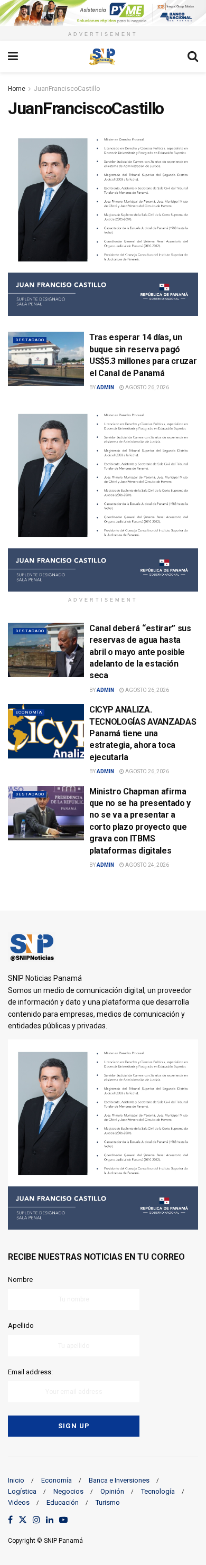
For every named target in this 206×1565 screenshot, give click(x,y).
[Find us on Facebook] (10, 1520)
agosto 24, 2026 (146, 865)
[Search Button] (193, 56)
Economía (28, 712)
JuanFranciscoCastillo (67, 88)
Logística (22, 1491)
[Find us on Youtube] (63, 1520)
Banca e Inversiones (119, 1480)
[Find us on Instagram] (36, 1520)
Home (16, 88)
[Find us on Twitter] (22, 1520)
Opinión (112, 1491)
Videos (19, 1502)
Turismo (108, 1502)
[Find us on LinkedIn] (49, 1520)
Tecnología (158, 1491)
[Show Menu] (13, 56)
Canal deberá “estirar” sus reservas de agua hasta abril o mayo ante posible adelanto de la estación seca (140, 652)
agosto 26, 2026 (146, 387)
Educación (62, 1502)
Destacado (29, 340)
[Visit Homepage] (102, 56)
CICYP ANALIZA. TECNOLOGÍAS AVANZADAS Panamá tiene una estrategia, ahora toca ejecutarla (142, 733)
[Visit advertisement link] (103, 13)
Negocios (68, 1491)
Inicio (16, 1480)
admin (105, 387)
